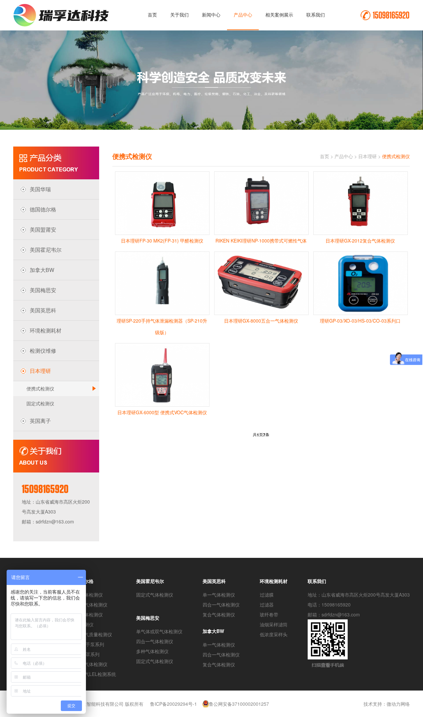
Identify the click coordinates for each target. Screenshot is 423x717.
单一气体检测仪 (86, 594)
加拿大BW (213, 631)
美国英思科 (214, 581)
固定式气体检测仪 (88, 664)
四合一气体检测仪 (88, 604)
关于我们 (179, 14)
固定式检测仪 (40, 403)
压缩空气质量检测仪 (91, 634)
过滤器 (267, 604)
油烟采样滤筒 (274, 624)
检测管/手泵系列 (87, 644)
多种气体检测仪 (152, 651)
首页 (152, 14)
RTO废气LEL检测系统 (93, 674)
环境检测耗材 (274, 581)
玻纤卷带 (269, 614)
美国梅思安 (147, 617)
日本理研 (367, 156)
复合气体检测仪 (86, 614)
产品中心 (243, 14)
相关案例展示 (279, 14)
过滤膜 (267, 594)
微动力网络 (398, 703)
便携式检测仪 (40, 388)
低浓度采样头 (274, 634)
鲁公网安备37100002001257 (239, 703)
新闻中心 (211, 14)
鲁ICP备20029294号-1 (173, 703)
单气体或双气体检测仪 (159, 631)
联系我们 (315, 14)
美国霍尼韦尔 (150, 581)
